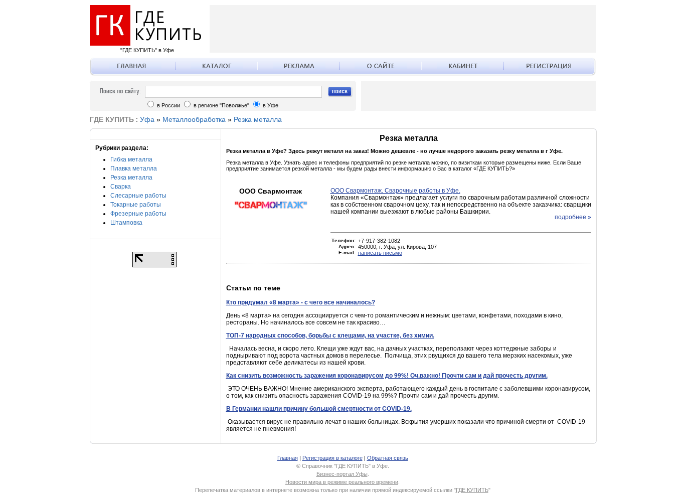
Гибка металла (131, 159)
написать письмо (380, 253)
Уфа (147, 119)
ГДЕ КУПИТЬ (472, 490)
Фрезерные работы (138, 213)
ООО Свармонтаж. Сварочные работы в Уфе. (395, 190)
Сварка (120, 186)
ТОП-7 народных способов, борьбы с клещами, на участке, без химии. (330, 335)
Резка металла (258, 119)
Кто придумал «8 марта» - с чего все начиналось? (300, 302)
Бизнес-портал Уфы (342, 474)
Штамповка (126, 222)
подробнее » (573, 217)
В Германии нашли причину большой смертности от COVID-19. (319, 408)
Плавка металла (133, 168)
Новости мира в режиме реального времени (341, 482)
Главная (287, 458)
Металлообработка (194, 119)
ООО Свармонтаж (270, 191)
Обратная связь (387, 458)
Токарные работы (135, 204)
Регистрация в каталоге (332, 458)
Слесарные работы (138, 195)
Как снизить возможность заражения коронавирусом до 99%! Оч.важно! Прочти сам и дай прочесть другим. (387, 375)
